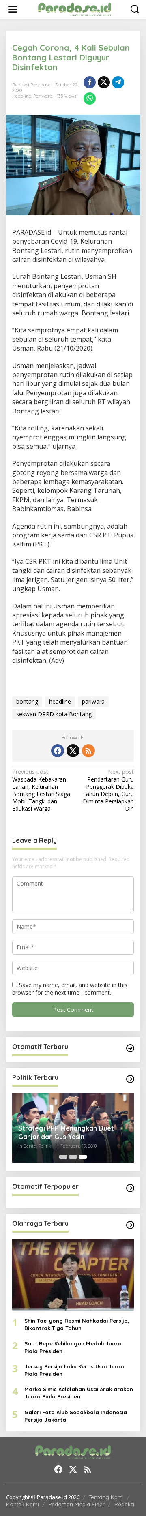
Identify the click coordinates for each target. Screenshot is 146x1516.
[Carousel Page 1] (63, 1157)
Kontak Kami (22, 1504)
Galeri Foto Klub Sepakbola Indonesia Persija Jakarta (75, 1416)
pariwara (93, 701)
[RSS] (88, 750)
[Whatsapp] (90, 98)
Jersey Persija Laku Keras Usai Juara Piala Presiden (74, 1370)
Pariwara (43, 96)
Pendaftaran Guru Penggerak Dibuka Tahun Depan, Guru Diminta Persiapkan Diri (108, 790)
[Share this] (90, 82)
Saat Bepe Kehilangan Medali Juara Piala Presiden (73, 1347)
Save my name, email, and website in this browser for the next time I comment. (69, 988)
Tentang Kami (106, 1497)
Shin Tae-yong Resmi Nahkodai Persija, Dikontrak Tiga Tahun (76, 1324)
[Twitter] (73, 750)
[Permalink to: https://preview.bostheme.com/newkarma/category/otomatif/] (130, 1048)
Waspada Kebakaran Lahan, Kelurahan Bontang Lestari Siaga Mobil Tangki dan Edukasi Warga (41, 790)
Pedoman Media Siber (77, 1504)
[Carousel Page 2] (73, 1157)
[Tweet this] (104, 82)
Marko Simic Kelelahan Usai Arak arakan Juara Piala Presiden (78, 1393)
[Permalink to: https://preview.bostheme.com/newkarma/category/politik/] (130, 1079)
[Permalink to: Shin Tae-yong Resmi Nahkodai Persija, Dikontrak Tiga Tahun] (73, 1275)
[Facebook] (57, 750)
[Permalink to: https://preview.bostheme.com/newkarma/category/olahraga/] (130, 1225)
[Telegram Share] (118, 82)
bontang (27, 701)
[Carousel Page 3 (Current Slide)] (83, 1157)
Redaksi (124, 1504)
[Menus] (12, 9)
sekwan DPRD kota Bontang (54, 714)
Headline (21, 96)
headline (60, 701)
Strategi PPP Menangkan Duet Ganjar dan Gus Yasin (66, 1132)
